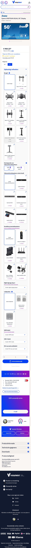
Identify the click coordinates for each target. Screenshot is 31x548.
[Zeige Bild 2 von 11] (10, 41)
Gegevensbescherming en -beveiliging (20, 543)
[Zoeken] (28, 7)
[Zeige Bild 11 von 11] (21, 41)
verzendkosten (23, 547)
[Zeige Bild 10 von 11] (20, 41)
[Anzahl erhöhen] (27, 357)
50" (10, 64)
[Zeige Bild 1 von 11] (9, 41)
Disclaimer (10, 545)
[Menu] (2, 2)
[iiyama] (15, 16)
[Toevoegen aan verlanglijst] (26, 25)
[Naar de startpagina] (15, 3)
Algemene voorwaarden (6, 543)
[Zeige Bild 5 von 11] (14, 41)
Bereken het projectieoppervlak (10, 388)
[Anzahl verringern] (4, 357)
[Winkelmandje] (29, 2)
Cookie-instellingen (18, 545)
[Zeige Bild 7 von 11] (16, 41)
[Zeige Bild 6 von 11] (15, 41)
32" (5, 64)
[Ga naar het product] (26, 75)
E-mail (15, 411)
